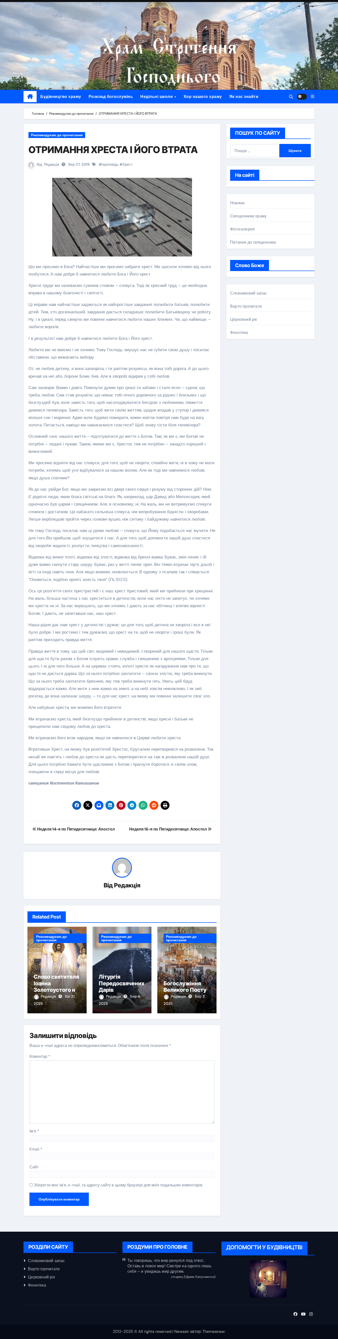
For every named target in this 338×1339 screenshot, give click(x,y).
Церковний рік (243, 319)
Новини (237, 203)
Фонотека (239, 332)
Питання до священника (253, 242)
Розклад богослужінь (111, 96)
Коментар (39, 1056)
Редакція (51, 164)
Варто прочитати (246, 306)
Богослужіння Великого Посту (185, 986)
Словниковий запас (248, 293)
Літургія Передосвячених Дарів (121, 983)
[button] (312, 96)
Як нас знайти (244, 96)
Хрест (127, 164)
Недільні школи (157, 96)
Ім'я (34, 1131)
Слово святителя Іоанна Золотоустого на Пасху (56, 986)
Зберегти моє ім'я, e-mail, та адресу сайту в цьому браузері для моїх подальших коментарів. (118, 1185)
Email (35, 1149)
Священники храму (248, 216)
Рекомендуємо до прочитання (57, 135)
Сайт (34, 1167)
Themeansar (213, 1331)
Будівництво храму (60, 96)
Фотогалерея (242, 229)
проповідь (110, 164)
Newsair (181, 1331)
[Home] (30, 96)
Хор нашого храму (203, 96)
